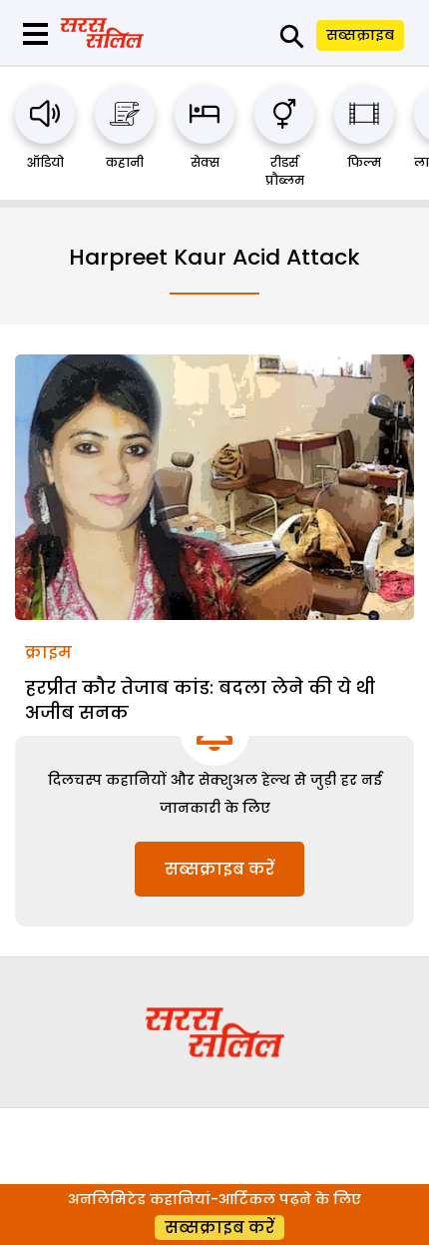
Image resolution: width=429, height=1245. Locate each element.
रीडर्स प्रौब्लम (284, 171)
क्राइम (48, 652)
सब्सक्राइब (360, 35)
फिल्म (364, 162)
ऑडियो (45, 162)
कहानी (125, 162)
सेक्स (205, 162)
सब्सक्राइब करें (219, 869)
